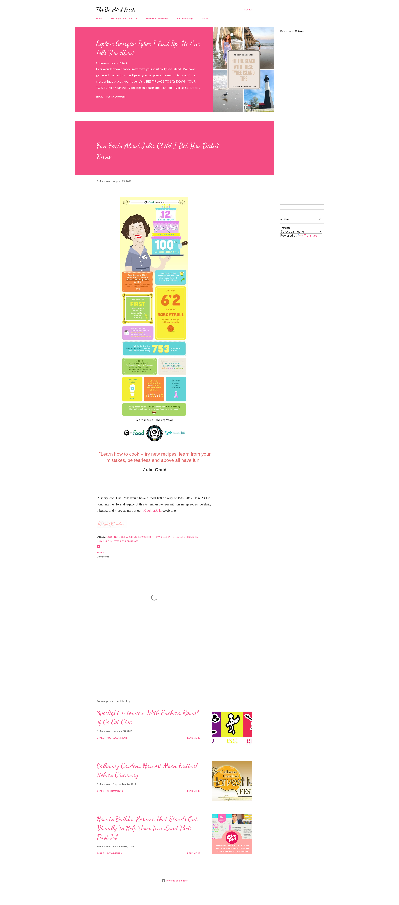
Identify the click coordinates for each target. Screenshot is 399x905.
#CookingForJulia (116, 537)
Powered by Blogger (176, 880)
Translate (310, 235)
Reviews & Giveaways (157, 18)
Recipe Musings (185, 18)
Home (99, 18)
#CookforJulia (152, 510)
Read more (193, 737)
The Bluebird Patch (115, 9)
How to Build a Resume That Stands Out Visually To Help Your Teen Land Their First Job (147, 828)
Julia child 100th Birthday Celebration (152, 537)
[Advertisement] (149, 661)
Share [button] (99, 96)
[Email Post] (98, 547)
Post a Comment (116, 96)
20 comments (115, 791)
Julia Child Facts (187, 537)
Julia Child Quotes (108, 541)
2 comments (114, 853)
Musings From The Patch (124, 18)
